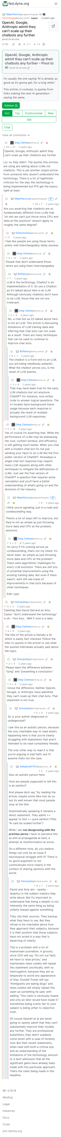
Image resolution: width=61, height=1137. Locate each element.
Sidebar (9, 105)
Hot (7, 113)
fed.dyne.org (18, 4)
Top (17, 113)
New (51, 113)
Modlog (8, 1097)
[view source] (43, 44)
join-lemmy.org (12, 1131)
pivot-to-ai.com (10, 39)
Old (29, 119)
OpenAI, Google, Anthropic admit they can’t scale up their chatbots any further (19, 29)
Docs (6, 1117)
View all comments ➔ (15, 135)
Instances (9, 1110)
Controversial (33, 113)
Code (6, 1124)
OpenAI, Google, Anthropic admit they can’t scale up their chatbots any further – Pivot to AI (29, 61)
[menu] (56, 3)
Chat (7, 127)
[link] (13, 44)
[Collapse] (6, 142)
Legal (6, 1104)
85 (6, 44)
